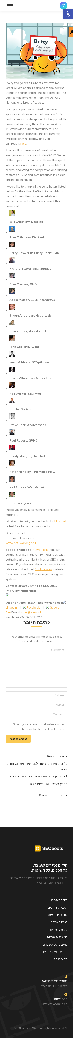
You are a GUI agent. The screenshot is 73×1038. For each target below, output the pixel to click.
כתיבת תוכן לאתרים (55, 944)
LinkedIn (11, 607)
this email (59, 521)
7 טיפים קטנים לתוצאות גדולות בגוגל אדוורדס (38, 776)
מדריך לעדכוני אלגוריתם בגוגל (48, 784)
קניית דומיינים (58, 922)
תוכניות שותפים (57, 907)
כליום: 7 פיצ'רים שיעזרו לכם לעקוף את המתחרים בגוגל (37, 766)
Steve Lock (40, 549)
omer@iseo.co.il (31, 612)
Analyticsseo (43, 569)
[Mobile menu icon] (10, 5)
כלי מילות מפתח (57, 937)
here (23, 143)
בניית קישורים (58, 930)
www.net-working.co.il (21, 543)
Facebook (33, 607)
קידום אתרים (59, 900)
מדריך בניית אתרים (55, 952)
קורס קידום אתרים (55, 915)
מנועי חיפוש (60, 959)
